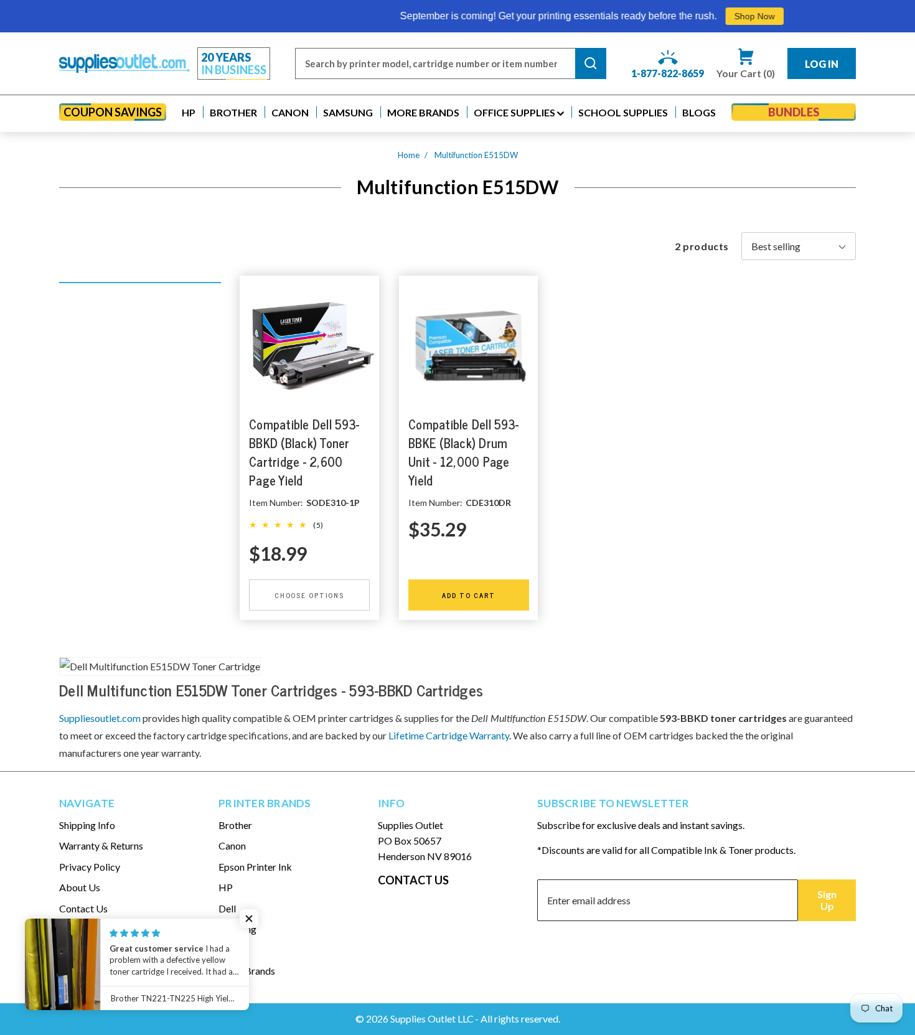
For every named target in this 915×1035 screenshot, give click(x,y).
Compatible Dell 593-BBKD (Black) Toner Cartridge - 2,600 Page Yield (304, 452)
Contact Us (83, 908)
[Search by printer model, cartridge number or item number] (590, 63)
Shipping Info (87, 825)
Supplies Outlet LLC (432, 1018)
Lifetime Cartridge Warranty (448, 735)
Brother (235, 825)
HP (225, 887)
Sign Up (827, 900)
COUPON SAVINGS (112, 112)
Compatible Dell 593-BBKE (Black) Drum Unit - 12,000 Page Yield (463, 452)
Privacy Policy (89, 867)
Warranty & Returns (101, 845)
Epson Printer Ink (255, 867)
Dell (227, 908)
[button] (188, 112)
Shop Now (721, 16)
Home (409, 155)
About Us (79, 887)
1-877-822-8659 (667, 73)
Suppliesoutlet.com (100, 718)
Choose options (309, 595)
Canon (232, 845)
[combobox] (435, 63)
